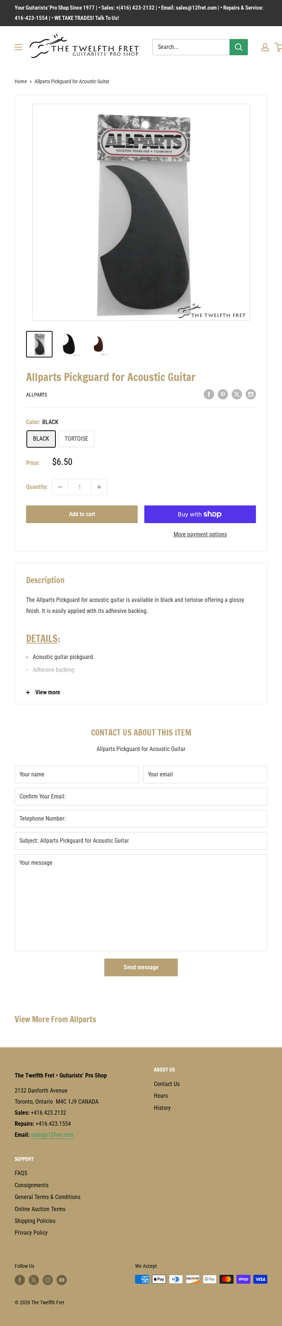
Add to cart (82, 514)
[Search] (238, 47)
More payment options (200, 534)
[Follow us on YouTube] (62, 1280)
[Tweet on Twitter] (237, 394)
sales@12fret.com (52, 1134)
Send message (141, 967)
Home (21, 81)
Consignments (31, 1185)
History (162, 1107)
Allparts (36, 395)
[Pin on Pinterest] (223, 394)
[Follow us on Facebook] (20, 1280)
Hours (161, 1095)
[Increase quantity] (99, 487)
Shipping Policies (35, 1220)
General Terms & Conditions (47, 1196)
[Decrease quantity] (60, 487)
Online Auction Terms (40, 1209)
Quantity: (37, 486)
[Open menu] (18, 47)
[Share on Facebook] (209, 394)
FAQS (21, 1173)
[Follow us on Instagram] (48, 1280)
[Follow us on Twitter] (34, 1280)
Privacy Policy (31, 1232)
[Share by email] (251, 394)
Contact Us (167, 1083)
